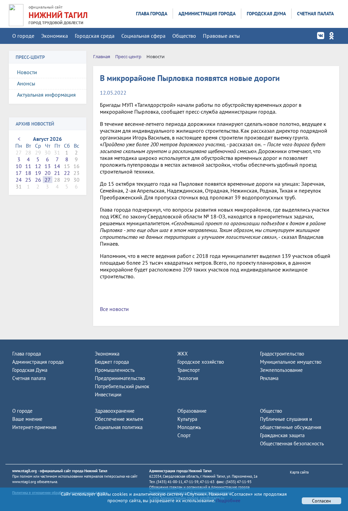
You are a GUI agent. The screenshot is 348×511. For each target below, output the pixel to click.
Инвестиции (108, 394)
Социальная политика (118, 427)
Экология (187, 378)
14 (57, 166)
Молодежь (189, 427)
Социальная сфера (143, 35)
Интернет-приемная (34, 427)
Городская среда (95, 35)
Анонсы (26, 83)
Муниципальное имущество (290, 362)
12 (38, 166)
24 (19, 179)
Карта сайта (299, 472)
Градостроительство (282, 353)
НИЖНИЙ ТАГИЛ (58, 15)
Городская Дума (266, 14)
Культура (187, 419)
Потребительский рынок (122, 386)
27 (48, 179)
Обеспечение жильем (119, 419)
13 (48, 166)
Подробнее (227, 500)
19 (38, 172)
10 (19, 166)
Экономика (54, 35)
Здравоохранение (115, 411)
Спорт (184, 435)
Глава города (151, 14)
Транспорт (188, 370)
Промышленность (115, 370)
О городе (23, 35)
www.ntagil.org (24, 470)
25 (28, 179)
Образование (192, 411)
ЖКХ (182, 353)
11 (28, 166)
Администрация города (207, 14)
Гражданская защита (282, 435)
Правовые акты (221, 35)
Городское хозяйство (200, 362)
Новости (27, 72)
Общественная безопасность (292, 443)
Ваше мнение (27, 419)
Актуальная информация (46, 94)
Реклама (269, 378)
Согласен (321, 501)
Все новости (114, 309)
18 (28, 172)
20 (48, 172)
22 (67, 172)
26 (38, 179)
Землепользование (281, 370)
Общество (184, 35)
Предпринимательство (120, 378)
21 (57, 172)
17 (19, 172)
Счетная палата (315, 14)
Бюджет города (112, 362)
